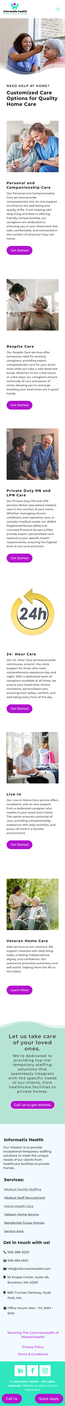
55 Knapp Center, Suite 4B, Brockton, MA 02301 (28, 1279)
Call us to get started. (32, 1105)
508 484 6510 (17, 1260)
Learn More (19, 990)
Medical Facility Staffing (22, 1189)
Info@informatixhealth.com (29, 1269)
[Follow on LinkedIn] (20, 1370)
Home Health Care (18, 1206)
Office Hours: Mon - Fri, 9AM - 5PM (30, 1310)
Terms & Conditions (33, 1354)
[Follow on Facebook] (32, 1370)
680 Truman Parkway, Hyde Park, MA (29, 1295)
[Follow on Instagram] (45, 1370)
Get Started (19, 250)
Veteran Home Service (21, 1214)
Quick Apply (49, 1399)
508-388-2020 (18, 1252)
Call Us (12, 1399)
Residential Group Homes (24, 1223)
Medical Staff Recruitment (24, 1198)
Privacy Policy (33, 1347)
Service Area (14, 1231)
